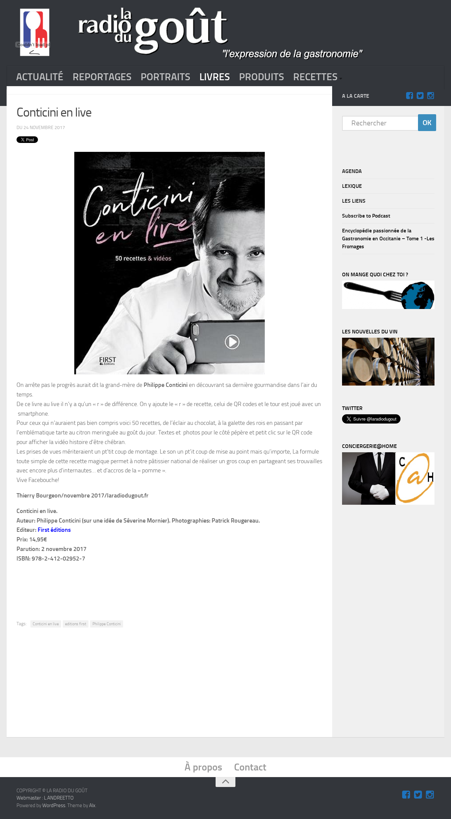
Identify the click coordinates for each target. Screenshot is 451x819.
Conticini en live (46, 624)
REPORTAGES (102, 77)
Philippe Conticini (106, 624)
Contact (250, 767)
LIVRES (214, 77)
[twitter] (420, 96)
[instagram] (430, 96)
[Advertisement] (179, 586)
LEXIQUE (352, 186)
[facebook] (409, 96)
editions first (75, 624)
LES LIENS (353, 201)
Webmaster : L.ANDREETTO (45, 798)
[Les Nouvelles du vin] (388, 384)
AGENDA (352, 171)
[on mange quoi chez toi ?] (388, 307)
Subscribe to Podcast (366, 216)
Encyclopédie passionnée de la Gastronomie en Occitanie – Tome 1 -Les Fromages (388, 238)
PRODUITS (261, 77)
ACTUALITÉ (39, 77)
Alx (92, 805)
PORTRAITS (165, 77)
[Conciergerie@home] (388, 503)
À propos (203, 767)
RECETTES (315, 77)
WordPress (53, 805)
